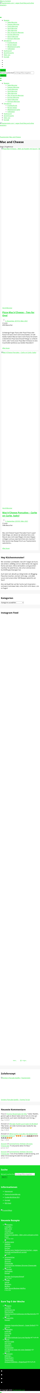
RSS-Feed (8, 1203)
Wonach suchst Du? (7, 73)
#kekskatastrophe (13, 47)
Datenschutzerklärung (12, 1194)
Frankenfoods (12, 43)
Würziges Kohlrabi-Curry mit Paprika (17, 1338)
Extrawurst (7, 41)
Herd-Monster (12, 28)
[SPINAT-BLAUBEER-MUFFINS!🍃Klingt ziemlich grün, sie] (33, 826)
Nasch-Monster (12, 37)
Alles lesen (6, 348)
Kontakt (6, 57)
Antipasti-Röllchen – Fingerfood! (16, 1362)
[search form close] (0, 78)
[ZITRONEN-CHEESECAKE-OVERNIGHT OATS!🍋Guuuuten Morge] (20, 966)
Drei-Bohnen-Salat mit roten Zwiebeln (18, 1350)
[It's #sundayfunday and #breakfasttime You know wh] (33, 926)
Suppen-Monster (13, 24)
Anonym (4, 1144)
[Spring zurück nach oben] (0, 1392)
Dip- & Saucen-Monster (15, 32)
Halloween (11, 49)
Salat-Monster (12, 22)
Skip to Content (5, 1)
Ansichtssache (9, 53)
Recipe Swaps (12, 45)
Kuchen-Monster (13, 34)
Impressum (9, 1191)
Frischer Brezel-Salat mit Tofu (17, 1114)
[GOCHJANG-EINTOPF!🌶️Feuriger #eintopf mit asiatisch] (20, 816)
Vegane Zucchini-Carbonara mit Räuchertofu (20, 1314)
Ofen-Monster (12, 30)
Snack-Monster (12, 26)
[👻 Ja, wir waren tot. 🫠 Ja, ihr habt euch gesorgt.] (33, 688)
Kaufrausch (8, 51)
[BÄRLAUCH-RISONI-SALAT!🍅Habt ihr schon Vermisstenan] (7, 975)
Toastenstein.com (19, 1390)
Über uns (7, 55)
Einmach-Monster (13, 39)
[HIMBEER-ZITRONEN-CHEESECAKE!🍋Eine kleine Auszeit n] (7, 828)
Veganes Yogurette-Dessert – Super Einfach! (20, 1325)
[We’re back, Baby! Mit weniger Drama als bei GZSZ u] (20, 690)
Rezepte (6, 20)
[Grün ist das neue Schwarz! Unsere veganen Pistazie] (7, 681)
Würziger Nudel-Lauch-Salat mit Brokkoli (23, 1124)
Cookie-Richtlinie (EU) (12, 1197)
